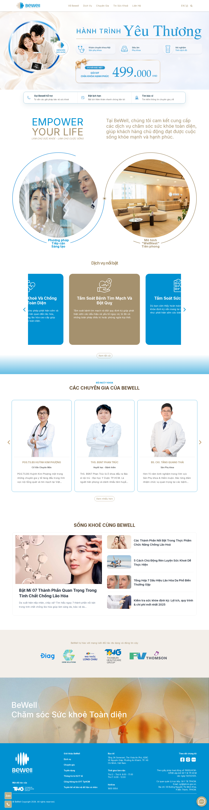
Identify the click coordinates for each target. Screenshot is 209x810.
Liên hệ (136, 5)
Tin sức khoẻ (120, 5)
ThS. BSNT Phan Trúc (104, 462)
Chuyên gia (102, 5)
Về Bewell (73, 5)
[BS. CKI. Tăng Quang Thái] (167, 428)
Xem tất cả (104, 355)
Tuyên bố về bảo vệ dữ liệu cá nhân (80, 787)
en (182, 5)
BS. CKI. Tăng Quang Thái (167, 462)
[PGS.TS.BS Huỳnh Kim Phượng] (41, 428)
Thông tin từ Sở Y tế (73, 776)
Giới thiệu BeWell (72, 753)
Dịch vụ (87, 5)
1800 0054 (113, 788)
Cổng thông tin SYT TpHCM (77, 782)
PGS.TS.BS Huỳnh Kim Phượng (41, 462)
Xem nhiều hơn (104, 498)
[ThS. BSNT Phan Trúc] (104, 428)
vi (187, 5)
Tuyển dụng (69, 770)
